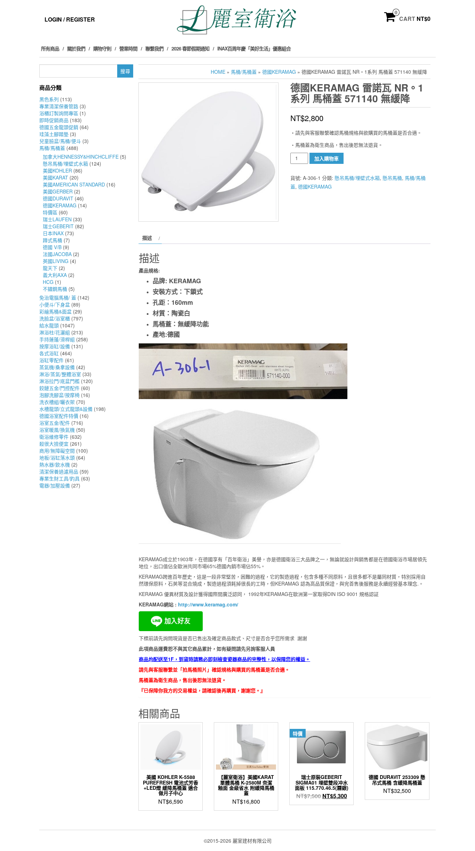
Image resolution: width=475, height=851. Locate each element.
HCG (48, 281)
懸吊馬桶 (392, 177)
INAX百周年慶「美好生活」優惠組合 (254, 48)
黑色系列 (49, 99)
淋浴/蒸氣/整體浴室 (60, 374)
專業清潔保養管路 (58, 106)
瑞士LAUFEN (57, 219)
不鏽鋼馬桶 (55, 288)
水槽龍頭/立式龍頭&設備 (65, 408)
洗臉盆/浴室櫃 (54, 318)
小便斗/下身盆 (54, 304)
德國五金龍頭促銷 (58, 127)
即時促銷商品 (54, 120)
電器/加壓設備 (54, 485)
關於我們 (76, 48)
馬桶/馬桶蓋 (52, 147)
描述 (147, 237)
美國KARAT (55, 177)
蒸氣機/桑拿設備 (57, 367)
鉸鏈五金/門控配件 (59, 387)
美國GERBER (58, 191)
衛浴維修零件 (54, 436)
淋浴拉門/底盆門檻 (59, 380)
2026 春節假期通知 (190, 48)
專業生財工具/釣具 (59, 478)
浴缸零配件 (51, 360)
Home (218, 71)
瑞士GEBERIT (58, 226)
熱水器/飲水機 (54, 464)
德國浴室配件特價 (58, 415)
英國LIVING (56, 260)
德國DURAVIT (58, 198)
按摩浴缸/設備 (54, 346)
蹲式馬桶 (52, 240)
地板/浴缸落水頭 (57, 457)
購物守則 (102, 48)
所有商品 (50, 48)
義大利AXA (55, 274)
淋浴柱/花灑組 (54, 332)
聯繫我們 (154, 48)
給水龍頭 (49, 325)
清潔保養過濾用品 (58, 471)
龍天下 (50, 267)
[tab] (150, 237)
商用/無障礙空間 (57, 450)
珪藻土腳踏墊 (54, 133)
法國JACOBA (57, 253)
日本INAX (53, 233)
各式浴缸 (49, 353)
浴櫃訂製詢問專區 (58, 113)
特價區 (50, 212)
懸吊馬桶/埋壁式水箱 (65, 163)
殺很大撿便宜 (54, 443)
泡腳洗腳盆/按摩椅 (59, 394)
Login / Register (70, 19)
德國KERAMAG (60, 205)
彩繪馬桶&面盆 (55, 311)
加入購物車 (326, 158)
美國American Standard (74, 184)
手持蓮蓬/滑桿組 (57, 339)
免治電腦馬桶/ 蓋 (57, 297)
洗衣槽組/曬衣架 (57, 401)
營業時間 (128, 48)
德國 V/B (52, 247)
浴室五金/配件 (54, 422)
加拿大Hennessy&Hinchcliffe (81, 156)
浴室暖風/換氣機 (57, 429)
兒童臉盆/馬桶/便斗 (60, 140)
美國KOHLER (57, 170)
